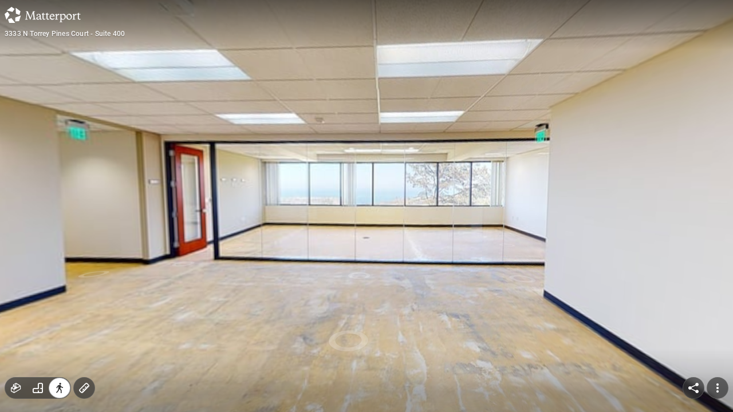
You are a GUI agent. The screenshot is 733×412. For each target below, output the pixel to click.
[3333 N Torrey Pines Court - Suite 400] (366, 206)
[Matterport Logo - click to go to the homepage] (42, 15)
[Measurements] (84, 388)
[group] (38, 388)
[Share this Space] (693, 388)
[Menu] (717, 388)
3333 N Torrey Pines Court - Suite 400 (65, 34)
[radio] (16, 388)
